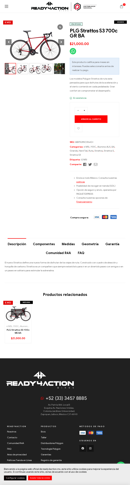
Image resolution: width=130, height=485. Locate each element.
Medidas (68, 244)
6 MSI (86, 147)
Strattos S (109, 150)
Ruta (91, 150)
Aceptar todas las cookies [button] (40, 478)
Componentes (44, 244)
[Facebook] (82, 448)
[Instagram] (90, 448)
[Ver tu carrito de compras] (121, 6)
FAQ (81, 253)
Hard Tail (83, 150)
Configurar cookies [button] (15, 478)
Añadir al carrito (91, 119)
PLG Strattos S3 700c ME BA (18, 331)
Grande (74, 150)
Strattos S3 (75, 155)
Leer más (12, 320)
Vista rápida (25, 320)
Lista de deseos (78, 128)
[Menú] (6, 6)
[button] (63, 68)
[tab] (17, 242)
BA (113, 147)
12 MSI (84, 159)
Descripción (17, 244)
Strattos (98, 150)
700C (93, 147)
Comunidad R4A (58, 253)
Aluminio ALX (103, 147)
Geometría (90, 244)
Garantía (112, 244)
